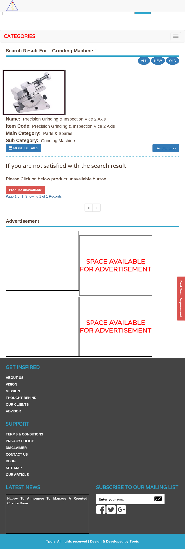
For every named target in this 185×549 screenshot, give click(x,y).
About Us (14, 378)
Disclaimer (16, 448)
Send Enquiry (166, 148)
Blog (11, 461)
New (158, 61)
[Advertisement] (42, 260)
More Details (25, 148)
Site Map (14, 468)
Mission (13, 391)
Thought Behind (21, 398)
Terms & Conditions (24, 434)
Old (172, 61)
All (144, 61)
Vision (11, 384)
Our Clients (17, 404)
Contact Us (17, 454)
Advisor (13, 411)
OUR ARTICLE (17, 475)
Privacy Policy (20, 441)
